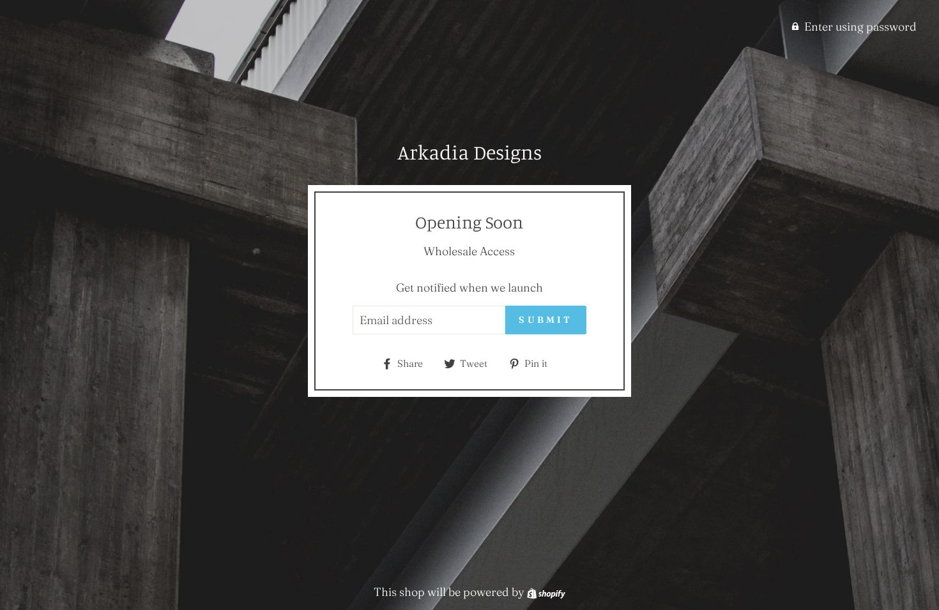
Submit (545, 319)
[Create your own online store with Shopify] (546, 591)
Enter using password (860, 26)
